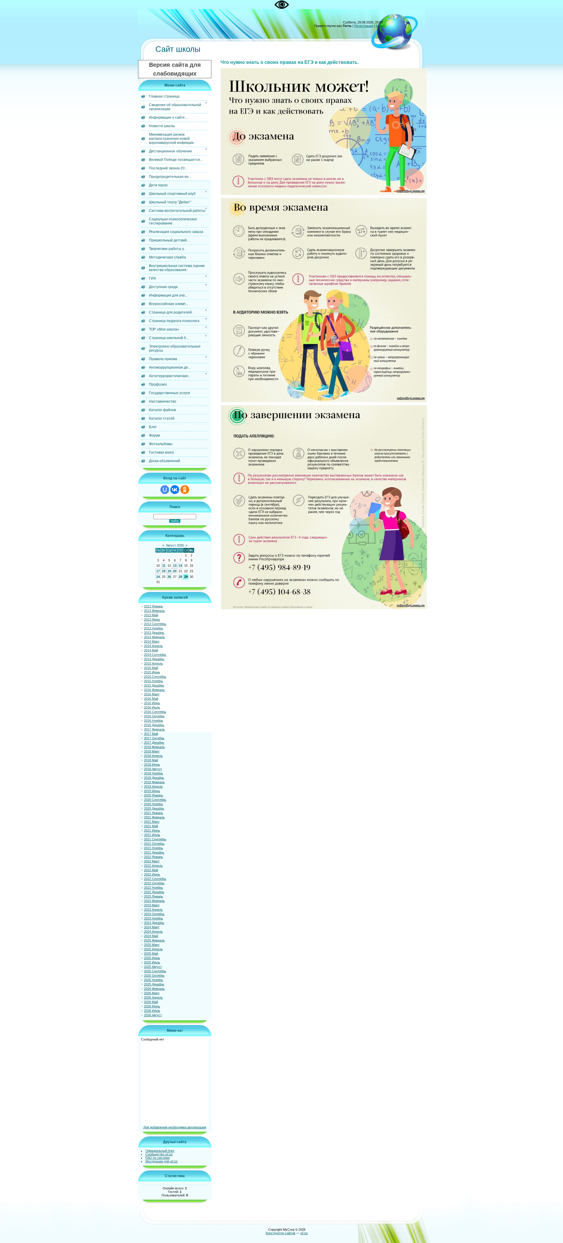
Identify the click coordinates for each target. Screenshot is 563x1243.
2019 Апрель (153, 786)
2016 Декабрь (154, 725)
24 (158, 576)
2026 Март (152, 993)
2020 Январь (153, 795)
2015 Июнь (152, 672)
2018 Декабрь (154, 777)
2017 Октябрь (154, 738)
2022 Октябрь (154, 883)
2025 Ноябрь (153, 980)
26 (169, 576)
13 (175, 565)
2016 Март (152, 694)
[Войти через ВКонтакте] (174, 489)
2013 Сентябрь (155, 624)
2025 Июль (152, 962)
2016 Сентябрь (155, 712)
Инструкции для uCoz (161, 1161)
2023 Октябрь (154, 914)
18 (163, 571)
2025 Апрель (153, 949)
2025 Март (152, 944)
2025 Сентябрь (155, 971)
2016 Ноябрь (153, 720)
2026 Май (151, 1002)
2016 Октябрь (154, 716)
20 (175, 571)
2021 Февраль (154, 817)
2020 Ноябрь (153, 804)
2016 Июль (152, 707)
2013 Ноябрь (153, 628)
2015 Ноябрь (153, 681)
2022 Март (152, 861)
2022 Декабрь (154, 892)
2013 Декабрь (154, 632)
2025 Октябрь (154, 975)
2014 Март (152, 641)
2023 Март (152, 905)
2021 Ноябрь (153, 848)
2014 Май (151, 650)
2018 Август (153, 769)
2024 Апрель (153, 931)
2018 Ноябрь (153, 773)
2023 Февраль (154, 901)
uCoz (304, 1233)
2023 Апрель (153, 909)
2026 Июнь (152, 1006)
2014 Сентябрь (155, 654)
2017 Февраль (154, 729)
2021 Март (152, 821)
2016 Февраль (154, 690)
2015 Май (151, 668)
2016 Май (151, 698)
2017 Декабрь (154, 742)
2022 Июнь (152, 874)
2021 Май (151, 826)
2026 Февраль (154, 988)
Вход (379, 26)
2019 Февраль (154, 782)
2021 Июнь (152, 830)
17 (158, 571)
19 (169, 571)
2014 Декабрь (154, 659)
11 (163, 565)
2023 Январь (153, 896)
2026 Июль (152, 1010)
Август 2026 (175, 545)
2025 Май (151, 953)
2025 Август (153, 966)
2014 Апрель (153, 646)
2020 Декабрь (154, 808)
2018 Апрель (153, 755)
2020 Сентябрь (155, 799)
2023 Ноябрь (153, 918)
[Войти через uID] (164, 489)
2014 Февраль (154, 637)
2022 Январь (153, 857)
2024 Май (151, 936)
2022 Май (151, 870)
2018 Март (152, 751)
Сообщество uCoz (159, 1154)
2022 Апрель (153, 865)
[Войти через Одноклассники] (184, 489)
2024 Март (152, 927)
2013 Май (151, 615)
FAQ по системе (157, 1157)
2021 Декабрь (154, 852)
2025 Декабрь (154, 984)
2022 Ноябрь (153, 887)
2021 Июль (152, 835)
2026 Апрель (153, 997)
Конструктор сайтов (280, 1233)
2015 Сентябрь (155, 676)
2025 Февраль (154, 940)
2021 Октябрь (154, 843)
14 (180, 565)
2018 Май (151, 760)
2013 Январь (153, 606)
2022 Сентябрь (155, 879)
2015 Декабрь (154, 685)
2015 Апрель (153, 663)
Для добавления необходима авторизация (174, 1127)
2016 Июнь (152, 703)
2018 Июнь (152, 764)
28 (180, 576)
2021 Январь (153, 813)
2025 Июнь (152, 958)
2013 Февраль (154, 610)
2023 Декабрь (154, 922)
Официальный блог (159, 1150)
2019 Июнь (152, 791)
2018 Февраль (154, 747)
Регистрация (363, 26)
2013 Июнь (152, 619)
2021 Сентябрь (155, 839)
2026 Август (153, 1015)
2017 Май (151, 733)
